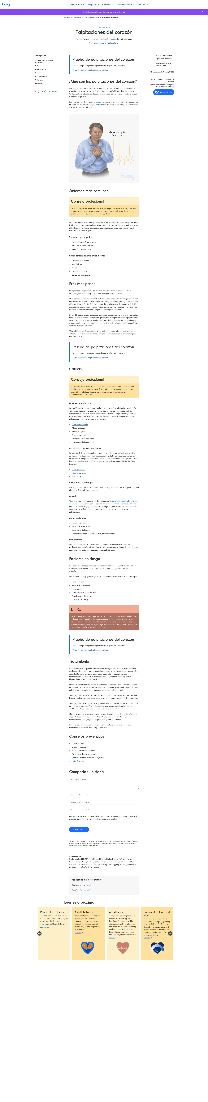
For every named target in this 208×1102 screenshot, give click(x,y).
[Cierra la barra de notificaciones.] (202, 11)
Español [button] (113, 43)
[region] (105, 933)
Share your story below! (78, 779)
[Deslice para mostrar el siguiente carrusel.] (170, 933)
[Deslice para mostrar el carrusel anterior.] (39, 933)
